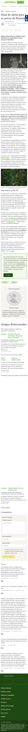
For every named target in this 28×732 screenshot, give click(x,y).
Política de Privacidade (7, 706)
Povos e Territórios (14, 337)
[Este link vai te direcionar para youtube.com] (8, 682)
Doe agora (8, 275)
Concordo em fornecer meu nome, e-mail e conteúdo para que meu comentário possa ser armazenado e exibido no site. (14, 551)
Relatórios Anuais (6, 691)
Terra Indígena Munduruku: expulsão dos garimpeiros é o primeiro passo (12, 340)
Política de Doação (6, 688)
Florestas (17, 334)
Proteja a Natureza (11, 11)
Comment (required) (7, 520)
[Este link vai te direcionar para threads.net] (20, 682)
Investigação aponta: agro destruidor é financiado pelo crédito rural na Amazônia (12, 493)
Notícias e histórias (23, 6)
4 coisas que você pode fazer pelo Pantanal (12, 362)
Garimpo (11, 334)
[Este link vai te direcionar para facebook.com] (2, 682)
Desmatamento (13, 490)
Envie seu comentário (8, 556)
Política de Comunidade (7, 695)
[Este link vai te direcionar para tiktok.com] (17, 682)
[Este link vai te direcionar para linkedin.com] (11, 682)
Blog (2, 11)
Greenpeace (12, 336)
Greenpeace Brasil (8, 676)
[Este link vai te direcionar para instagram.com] (5, 682)
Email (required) (6, 543)
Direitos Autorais (5, 709)
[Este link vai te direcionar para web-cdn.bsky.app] (14, 682)
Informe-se (4, 6)
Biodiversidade (16, 360)
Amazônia (3, 334)
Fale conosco (4, 713)
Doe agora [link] (20, 2)
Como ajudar (13, 6)
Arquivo (3, 716)
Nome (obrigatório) (6, 536)
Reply (2, 581)
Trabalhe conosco (6, 698)
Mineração (20, 336)
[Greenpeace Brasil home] (10, 2)
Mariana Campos (9, 21)
